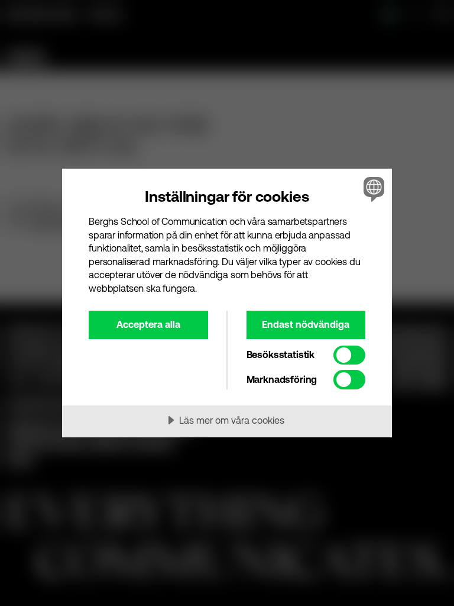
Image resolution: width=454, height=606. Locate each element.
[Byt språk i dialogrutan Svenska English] (372, 189)
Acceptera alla (148, 324)
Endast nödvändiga (305, 324)
